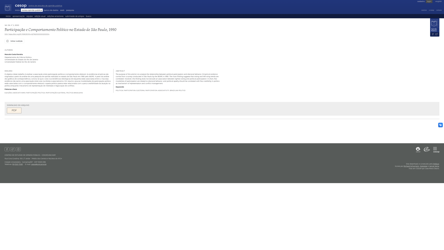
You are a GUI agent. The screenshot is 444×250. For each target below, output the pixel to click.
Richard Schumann (411, 166)
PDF (14, 110)
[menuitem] (17, 10)
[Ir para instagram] (18, 149)
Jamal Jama (434, 166)
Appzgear (423, 166)
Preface (436, 164)
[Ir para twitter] (12, 149)
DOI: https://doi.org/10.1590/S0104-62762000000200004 (27, 34)
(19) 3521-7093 (17, 164)
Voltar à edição (16, 41)
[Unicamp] (418, 149)
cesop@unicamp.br (38, 164)
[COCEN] (427, 149)
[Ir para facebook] (7, 149)
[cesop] (436, 150)
